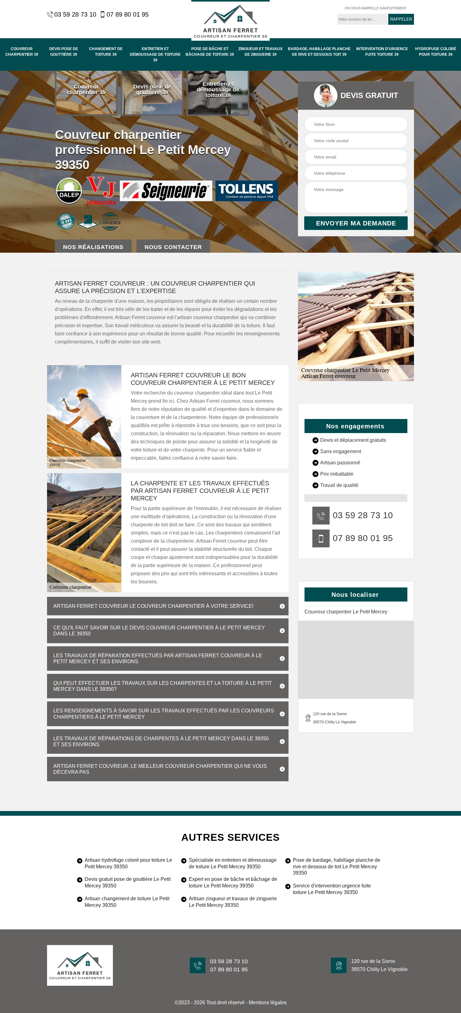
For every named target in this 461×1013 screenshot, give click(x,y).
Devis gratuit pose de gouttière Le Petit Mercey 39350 (128, 882)
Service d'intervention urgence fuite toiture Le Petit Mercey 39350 (332, 889)
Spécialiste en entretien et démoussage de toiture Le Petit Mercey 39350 (233, 863)
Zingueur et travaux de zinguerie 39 (260, 52)
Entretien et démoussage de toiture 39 (155, 54)
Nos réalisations (93, 247)
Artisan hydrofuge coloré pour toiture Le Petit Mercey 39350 (128, 863)
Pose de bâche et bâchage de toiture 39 (210, 52)
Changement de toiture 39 (106, 52)
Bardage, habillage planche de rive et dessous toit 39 (319, 52)
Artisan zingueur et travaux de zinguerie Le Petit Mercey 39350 (233, 902)
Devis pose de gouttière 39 (63, 52)
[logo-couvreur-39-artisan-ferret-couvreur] (230, 20)
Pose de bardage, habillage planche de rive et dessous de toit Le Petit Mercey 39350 (336, 866)
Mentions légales (268, 1002)
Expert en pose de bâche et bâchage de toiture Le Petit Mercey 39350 (233, 882)
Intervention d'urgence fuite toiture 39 (382, 52)
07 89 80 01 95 (128, 14)
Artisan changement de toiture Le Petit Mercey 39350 (127, 902)
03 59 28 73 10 (75, 14)
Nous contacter (173, 247)
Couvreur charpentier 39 (21, 52)
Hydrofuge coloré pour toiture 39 (435, 52)
